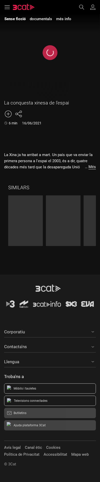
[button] (50, 331)
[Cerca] (84, 7)
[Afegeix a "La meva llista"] (8, 114)
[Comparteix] (18, 114)
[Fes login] (93, 7)
